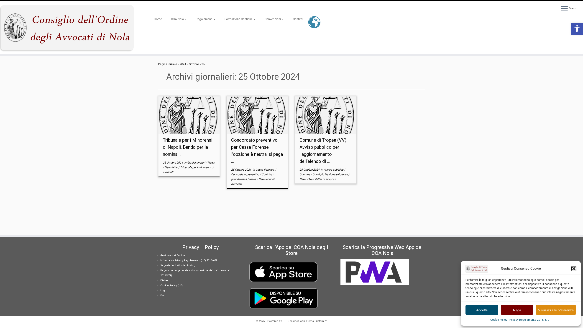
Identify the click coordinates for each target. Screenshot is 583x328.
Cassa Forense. (265, 169)
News (211, 162)
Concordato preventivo (245, 174)
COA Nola (177, 19)
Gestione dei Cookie (172, 255)
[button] (577, 29)
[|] (67, 27)
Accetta (482, 310)
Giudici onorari (196, 162)
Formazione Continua (239, 19)
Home (158, 19)
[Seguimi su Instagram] (170, 9)
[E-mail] (158, 9)
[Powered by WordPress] (284, 320)
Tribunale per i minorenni (196, 167)
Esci (162, 295)
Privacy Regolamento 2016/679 (529, 319)
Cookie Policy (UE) (171, 285)
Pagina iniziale (167, 64)
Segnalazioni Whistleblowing (177, 265)
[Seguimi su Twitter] (161, 9)
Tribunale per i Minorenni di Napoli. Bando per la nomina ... (187, 147)
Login (163, 290)
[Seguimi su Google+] (167, 9)
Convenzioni (273, 19)
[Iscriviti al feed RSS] (155, 9)
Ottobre (194, 64)
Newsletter (171, 167)
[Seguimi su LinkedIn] (173, 9)
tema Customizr (317, 321)
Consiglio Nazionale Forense (330, 174)
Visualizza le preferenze (556, 310)
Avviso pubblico (334, 169)
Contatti (298, 19)
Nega (517, 310)
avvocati (168, 172)
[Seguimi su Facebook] (164, 9)
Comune (305, 174)
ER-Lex (164, 280)
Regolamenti (204, 19)
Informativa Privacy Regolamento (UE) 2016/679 (188, 260)
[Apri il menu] (564, 8)
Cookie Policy (498, 319)
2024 (183, 64)
